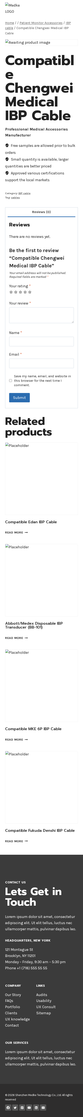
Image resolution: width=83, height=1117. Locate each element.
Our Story (13, 994)
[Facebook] (8, 1107)
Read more (14, 533)
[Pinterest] (22, 1107)
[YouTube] (29, 1107)
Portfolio (12, 1007)
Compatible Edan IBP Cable (31, 522)
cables (15, 197)
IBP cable (24, 193)
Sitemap (43, 1013)
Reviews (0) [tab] (41, 212)
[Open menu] (74, 8)
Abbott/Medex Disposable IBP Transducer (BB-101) (34, 625)
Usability (43, 1000)
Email (15, 354)
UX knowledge (17, 1019)
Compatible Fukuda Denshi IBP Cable (40, 831)
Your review (20, 303)
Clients (11, 1013)
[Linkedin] (36, 1107)
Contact (12, 1025)
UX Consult (46, 1007)
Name (15, 332)
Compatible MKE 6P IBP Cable (33, 729)
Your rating (20, 286)
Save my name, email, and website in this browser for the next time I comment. (42, 380)
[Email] (43, 1107)
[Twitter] (15, 1107)
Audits (41, 994)
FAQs (9, 1000)
